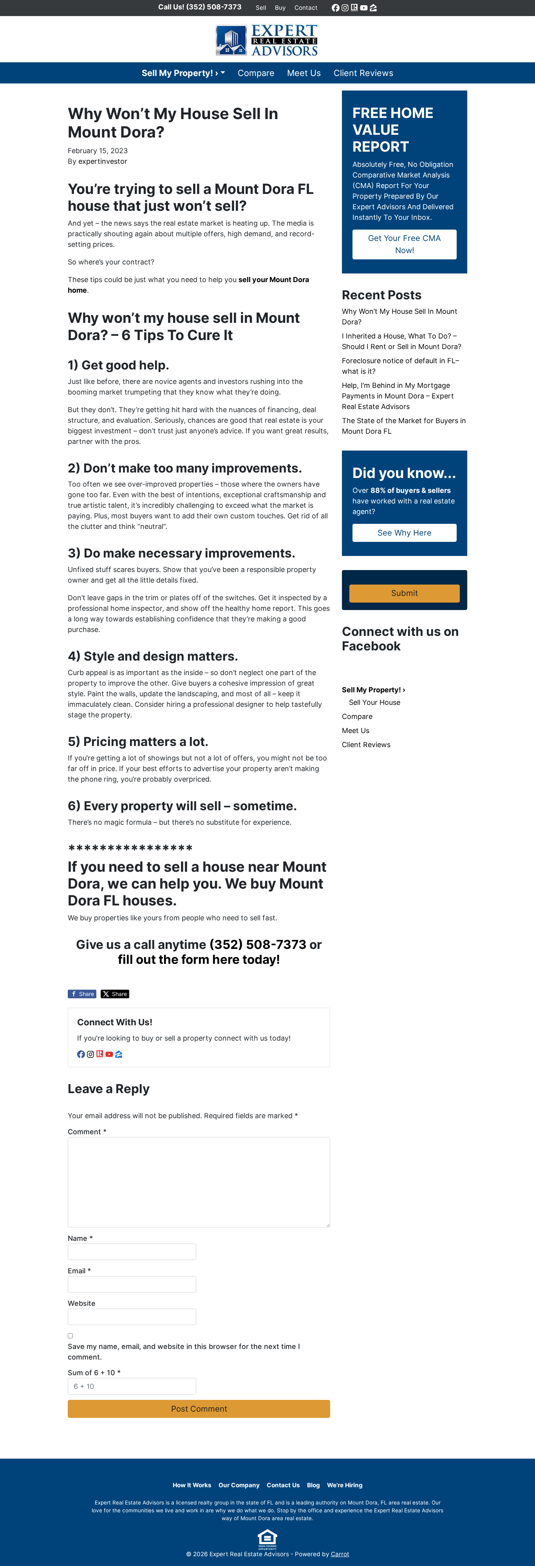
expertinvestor (102, 161)
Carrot (340, 1554)
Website (82, 1303)
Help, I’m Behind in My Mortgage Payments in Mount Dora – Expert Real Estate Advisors (398, 396)
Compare (256, 73)
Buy (280, 7)
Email (79, 1271)
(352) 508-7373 (258, 944)
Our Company (239, 1485)
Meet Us (304, 73)
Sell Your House (374, 702)
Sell (261, 7)
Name (80, 1238)
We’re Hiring (345, 1485)
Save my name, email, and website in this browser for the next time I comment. (184, 1351)
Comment (87, 1132)
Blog (313, 1485)
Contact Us (283, 1485)
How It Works (192, 1485)
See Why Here (405, 533)
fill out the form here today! (199, 959)
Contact (306, 7)
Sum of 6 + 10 (94, 1373)
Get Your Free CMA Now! (404, 244)
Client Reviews (363, 73)
